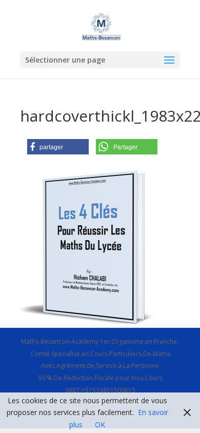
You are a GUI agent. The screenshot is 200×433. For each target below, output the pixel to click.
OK (100, 424)
